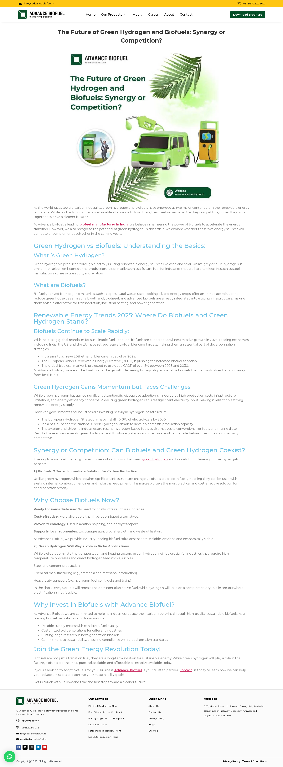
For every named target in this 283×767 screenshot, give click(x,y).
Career (153, 14)
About (169, 14)
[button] (247, 14)
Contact (186, 14)
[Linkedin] (38, 747)
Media (137, 14)
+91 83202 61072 (29, 727)
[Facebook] (18, 747)
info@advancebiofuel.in (33, 733)
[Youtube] (44, 747)
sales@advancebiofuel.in (33, 739)
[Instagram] (31, 747)
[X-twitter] (25, 747)
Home (90, 14)
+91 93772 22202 (29, 721)
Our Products (111, 14)
